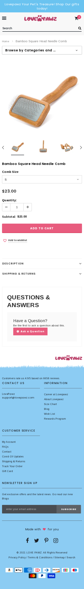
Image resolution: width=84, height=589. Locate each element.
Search (71, 557)
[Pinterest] (46, 540)
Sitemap (59, 557)
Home (5, 41)
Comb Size (10, 171)
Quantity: (9, 200)
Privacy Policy (17, 557)
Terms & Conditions (40, 557)
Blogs (5, 498)
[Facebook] (27, 540)
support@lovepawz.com (18, 397)
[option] (42, 97)
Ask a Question (32, 331)
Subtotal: (9, 216)
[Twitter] (36, 540)
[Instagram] (55, 540)
